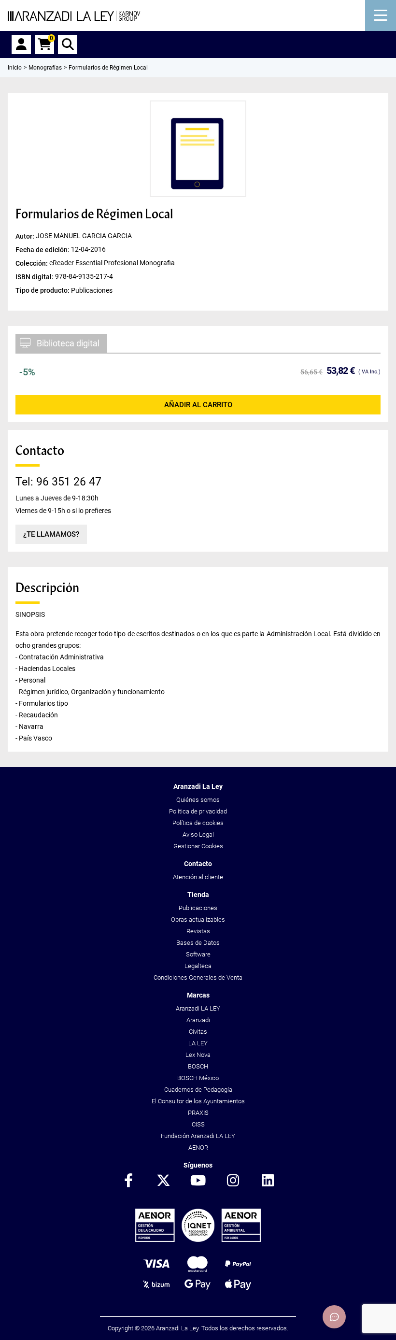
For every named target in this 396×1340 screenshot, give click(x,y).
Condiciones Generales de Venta (198, 977)
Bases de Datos (198, 942)
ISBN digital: (35, 277)
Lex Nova (198, 1054)
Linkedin (267, 1181)
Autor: (25, 236)
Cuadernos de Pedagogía (198, 1089)
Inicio (15, 67)
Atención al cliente (198, 877)
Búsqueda (67, 44)
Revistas (198, 931)
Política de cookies (198, 823)
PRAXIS (198, 1112)
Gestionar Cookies (198, 846)
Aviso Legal (198, 834)
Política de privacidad (198, 811)
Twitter (163, 1181)
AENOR (198, 1147)
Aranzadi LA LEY (198, 1008)
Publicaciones (198, 908)
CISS (198, 1124)
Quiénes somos (198, 799)
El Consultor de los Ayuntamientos (198, 1101)
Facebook (128, 1181)
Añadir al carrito (198, 404)
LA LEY (198, 1043)
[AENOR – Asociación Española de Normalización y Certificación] (198, 1239)
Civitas (198, 1031)
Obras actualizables (198, 919)
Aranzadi (198, 1020)
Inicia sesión (21, 44)
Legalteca (198, 965)
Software (198, 954)
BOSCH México (198, 1078)
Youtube (198, 1181)
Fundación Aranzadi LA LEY (198, 1136)
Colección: (32, 263)
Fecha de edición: (43, 250)
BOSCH (198, 1066)
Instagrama (232, 1181)
